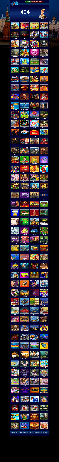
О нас (43, 432)
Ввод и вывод (26, 432)
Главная (12, 432)
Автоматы (21, 432)
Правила (46, 432)
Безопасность (38, 432)
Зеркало (31, 432)
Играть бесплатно (15, 25)
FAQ (34, 432)
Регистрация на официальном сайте (37, 1)
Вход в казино (28, 1)
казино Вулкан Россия (29, 15)
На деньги (16, 432)
